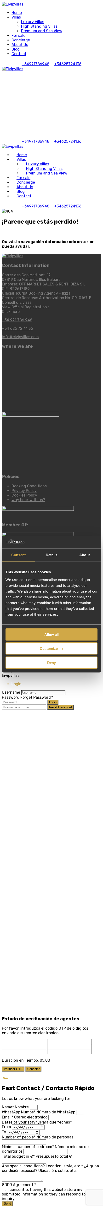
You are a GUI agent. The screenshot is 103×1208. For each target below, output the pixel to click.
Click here (11, 311)
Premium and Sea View (41, 31)
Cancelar (33, 1069)
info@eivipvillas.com (20, 337)
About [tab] (84, 555)
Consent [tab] (18, 555)
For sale (18, 35)
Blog (15, 49)
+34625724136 (67, 64)
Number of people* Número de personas (37, 1137)
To (4, 1132)
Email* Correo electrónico (25, 1117)
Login (53, 702)
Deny (51, 662)
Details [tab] (51, 555)
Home (16, 12)
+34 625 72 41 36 (17, 328)
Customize (49, 648)
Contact (18, 54)
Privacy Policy (24, 490)
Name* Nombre (16, 1107)
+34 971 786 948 (17, 320)
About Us (19, 44)
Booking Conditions (29, 486)
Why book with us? (28, 499)
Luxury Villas (32, 21)
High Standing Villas (39, 26)
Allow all (51, 634)
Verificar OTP (13, 1069)
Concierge (20, 40)
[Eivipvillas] (12, 4)
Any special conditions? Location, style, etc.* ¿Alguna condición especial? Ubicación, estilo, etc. (50, 1168)
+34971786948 (35, 64)
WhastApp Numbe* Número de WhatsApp (39, 1112)
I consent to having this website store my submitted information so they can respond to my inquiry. (47, 1194)
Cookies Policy (24, 495)
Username (11, 692)
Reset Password (60, 707)
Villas (16, 17)
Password (10, 697)
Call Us (47, 124)
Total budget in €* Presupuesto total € (37, 1156)
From (7, 1127)
